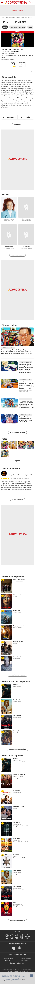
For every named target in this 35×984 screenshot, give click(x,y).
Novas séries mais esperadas (17, 675)
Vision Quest (17, 657)
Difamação (16, 854)
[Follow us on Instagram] (17, 936)
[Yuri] (4, 473)
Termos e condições (26, 969)
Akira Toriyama (12, 53)
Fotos (4, 439)
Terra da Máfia (17, 715)
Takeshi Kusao (9, 246)
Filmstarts (23, 958)
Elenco (5, 194)
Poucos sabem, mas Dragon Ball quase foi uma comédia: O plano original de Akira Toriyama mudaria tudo (26, 404)
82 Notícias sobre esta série (17, 432)
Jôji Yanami (26, 246)
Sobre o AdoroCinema (8, 969)
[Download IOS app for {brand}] (14, 948)
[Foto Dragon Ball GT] (4, 445)
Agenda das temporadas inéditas (17, 749)
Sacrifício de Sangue (19, 774)
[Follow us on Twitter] (12, 936)
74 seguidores (12, 475)
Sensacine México (15, 963)
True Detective (17, 700)
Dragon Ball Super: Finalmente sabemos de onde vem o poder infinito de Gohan (25, 419)
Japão (12, 59)
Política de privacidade (13, 971)
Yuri (10, 472)
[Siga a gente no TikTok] (22, 936)
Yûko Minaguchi (22, 55)
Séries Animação (25, 17)
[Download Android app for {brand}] (20, 948)
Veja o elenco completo (17, 255)
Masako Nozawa (11, 55)
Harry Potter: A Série (19, 579)
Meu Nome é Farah (18, 806)
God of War (16, 610)
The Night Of (17, 822)
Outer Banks (16, 838)
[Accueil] (16, 2)
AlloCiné (6, 958)
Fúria (14, 902)
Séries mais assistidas (15, 17)
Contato (17, 969)
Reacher (15, 684)
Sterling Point (17, 731)
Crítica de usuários (11, 468)
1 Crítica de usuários (17, 499)
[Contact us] (27, 936)
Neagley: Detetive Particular (21, 626)
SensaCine (7, 960)
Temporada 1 (17, 124)
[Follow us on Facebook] (7, 936)
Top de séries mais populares (17, 920)
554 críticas (20, 475)
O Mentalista (16, 790)
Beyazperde (24, 960)
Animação (16, 49)
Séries (7, 17)
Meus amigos (22, 62)
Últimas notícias (9, 325)
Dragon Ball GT (14, 22)
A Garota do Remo (18, 641)
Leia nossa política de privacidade (13, 980)
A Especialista (17, 594)
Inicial (3, 17)
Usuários (13, 62)
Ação (21, 49)
